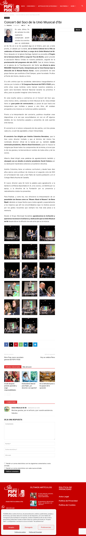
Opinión (11, 15)
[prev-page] (5, 394)
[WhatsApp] (21, 344)
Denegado (29, 527)
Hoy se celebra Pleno (47, 357)
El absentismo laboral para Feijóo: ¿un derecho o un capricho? (29, 386)
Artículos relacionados (12, 367)
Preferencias (46, 527)
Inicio (5, 15)
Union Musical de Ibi (19, 408)
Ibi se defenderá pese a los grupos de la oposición (47, 386)
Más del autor (27, 367)
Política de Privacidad (35, 532)
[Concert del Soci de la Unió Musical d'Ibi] (12, 241)
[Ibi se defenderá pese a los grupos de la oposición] (47, 376)
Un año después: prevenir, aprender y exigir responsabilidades (45, 495)
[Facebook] (6, 344)
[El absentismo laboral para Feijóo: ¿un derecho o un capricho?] (29, 376)
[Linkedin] (25, 344)
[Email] (30, 344)
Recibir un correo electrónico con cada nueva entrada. (24, 468)
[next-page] (9, 394)
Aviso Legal (64, 497)
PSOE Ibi (9, 25)
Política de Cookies (67, 505)
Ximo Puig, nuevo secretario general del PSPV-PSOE (13, 358)
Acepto (11, 527)
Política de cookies (20, 532)
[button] (82, 6)
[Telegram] (35, 344)
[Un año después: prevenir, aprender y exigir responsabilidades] (12, 376)
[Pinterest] (16, 344)
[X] (11, 344)
